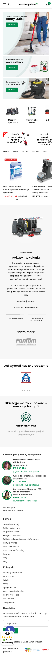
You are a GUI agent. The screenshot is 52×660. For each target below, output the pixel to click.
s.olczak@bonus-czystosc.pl (26, 485)
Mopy (5, 583)
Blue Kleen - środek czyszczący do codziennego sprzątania (16, 189)
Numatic (45, 134)
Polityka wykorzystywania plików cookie (21, 539)
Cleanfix (15, 134)
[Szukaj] (9, 4)
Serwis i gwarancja (11, 524)
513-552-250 (19, 468)
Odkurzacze (8, 576)
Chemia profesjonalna (13, 591)
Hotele (25, 151)
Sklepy (45, 151)
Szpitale (35, 151)
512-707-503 (19, 481)
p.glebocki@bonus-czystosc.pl (27, 471)
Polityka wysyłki (10, 543)
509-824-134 (19, 497)
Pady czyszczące (11, 595)
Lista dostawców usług (13, 550)
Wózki (6, 580)
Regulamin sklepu (11, 531)
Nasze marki (8, 598)
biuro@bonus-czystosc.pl (25, 500)
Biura (15, 151)
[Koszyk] (47, 4)
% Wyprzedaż (9, 602)
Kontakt (6, 554)
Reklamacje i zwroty (12, 528)
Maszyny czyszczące (13, 572)
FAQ (5, 557)
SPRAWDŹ (11, 25)
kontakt (34, 307)
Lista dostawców (11, 546)
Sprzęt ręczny (9, 587)
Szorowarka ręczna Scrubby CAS (14, 140)
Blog (5, 561)
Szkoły (6, 151)
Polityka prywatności (12, 535)
